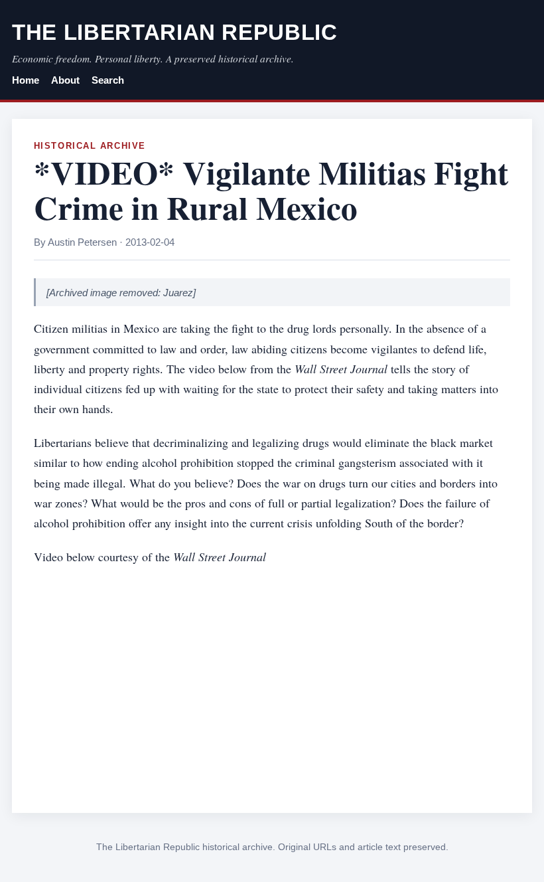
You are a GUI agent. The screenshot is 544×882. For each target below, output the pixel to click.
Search (108, 80)
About (65, 80)
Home (25, 80)
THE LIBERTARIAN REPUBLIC (175, 32)
